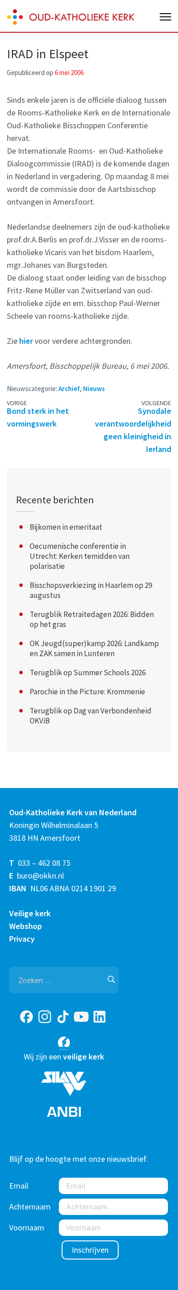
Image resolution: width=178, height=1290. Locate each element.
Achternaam (30, 1206)
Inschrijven (90, 1250)
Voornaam (26, 1227)
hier (26, 341)
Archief (69, 388)
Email (18, 1185)
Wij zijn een (64, 1056)
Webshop (25, 926)
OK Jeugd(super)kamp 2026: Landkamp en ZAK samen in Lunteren (94, 648)
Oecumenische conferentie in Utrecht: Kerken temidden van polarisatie (80, 556)
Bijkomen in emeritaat (66, 527)
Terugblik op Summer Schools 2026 (88, 673)
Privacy (22, 939)
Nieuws (94, 388)
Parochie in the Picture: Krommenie (87, 692)
